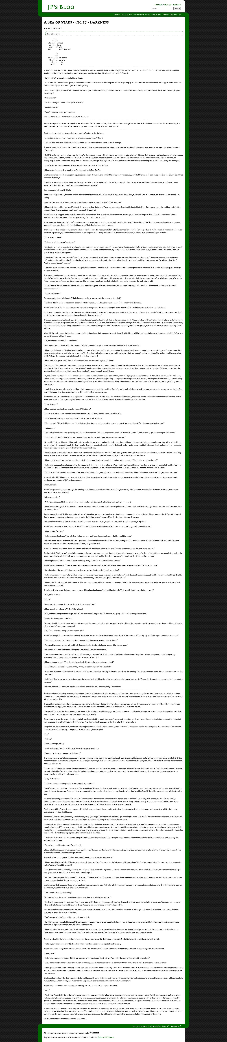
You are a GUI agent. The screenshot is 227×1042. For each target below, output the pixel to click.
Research (173, 15)
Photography (127, 15)
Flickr (167, 4)
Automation (156, 15)
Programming (138, 15)
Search (177, 8)
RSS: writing (175, 1026)
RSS (180, 15)
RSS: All (165, 1026)
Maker (147, 15)
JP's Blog (61, 7)
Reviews (117, 15)
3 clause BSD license (106, 1037)
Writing (166, 15)
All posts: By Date (139, 1026)
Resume (177, 4)
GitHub (159, 4)
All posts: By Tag (154, 1026)
